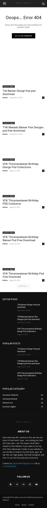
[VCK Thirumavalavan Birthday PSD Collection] (23, 187)
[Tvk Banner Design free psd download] (23, 77)
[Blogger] (10, 484)
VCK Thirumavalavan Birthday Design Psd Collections (21, 165)
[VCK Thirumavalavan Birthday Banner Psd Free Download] (23, 223)
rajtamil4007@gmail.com (23, 463)
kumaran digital (8, 86)
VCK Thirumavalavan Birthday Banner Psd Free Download (21, 238)
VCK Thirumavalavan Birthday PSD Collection (21, 202)
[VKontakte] (36, 484)
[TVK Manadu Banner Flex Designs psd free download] (23, 113)
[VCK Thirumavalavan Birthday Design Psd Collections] (23, 150)
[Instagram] (30, 484)
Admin (5, 97)
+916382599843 (9, 466)
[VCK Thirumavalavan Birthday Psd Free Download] (23, 260)
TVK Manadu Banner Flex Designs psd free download (23, 129)
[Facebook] (17, 484)
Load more (23, 286)
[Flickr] (23, 484)
